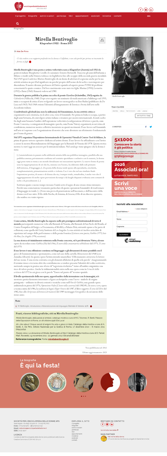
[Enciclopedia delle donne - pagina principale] (31, 6)
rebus (122, 111)
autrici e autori (47, 16)
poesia (145, 111)
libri (71, 16)
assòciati (95, 16)
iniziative (106, 16)
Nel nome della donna (116, 437)
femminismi (130, 111)
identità (115, 111)
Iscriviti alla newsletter (109, 430)
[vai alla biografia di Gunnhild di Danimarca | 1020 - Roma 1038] (30, 382)
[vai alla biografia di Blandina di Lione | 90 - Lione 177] (137, 382)
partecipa (61, 16)
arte (139, 111)
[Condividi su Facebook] (145, 126)
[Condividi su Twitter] (150, 126)
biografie (32, 16)
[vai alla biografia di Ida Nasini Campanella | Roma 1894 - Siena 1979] (56, 382)
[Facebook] (140, 10)
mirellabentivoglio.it (58, 339)
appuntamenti (82, 16)
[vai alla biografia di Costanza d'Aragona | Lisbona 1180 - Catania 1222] (83, 382)
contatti (118, 16)
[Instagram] (146, 10)
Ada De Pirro (22, 51)
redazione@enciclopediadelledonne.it (33, 428)
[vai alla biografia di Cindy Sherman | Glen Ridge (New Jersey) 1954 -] (110, 382)
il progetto (20, 16)
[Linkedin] (151, 10)
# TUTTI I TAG (143, 116)
